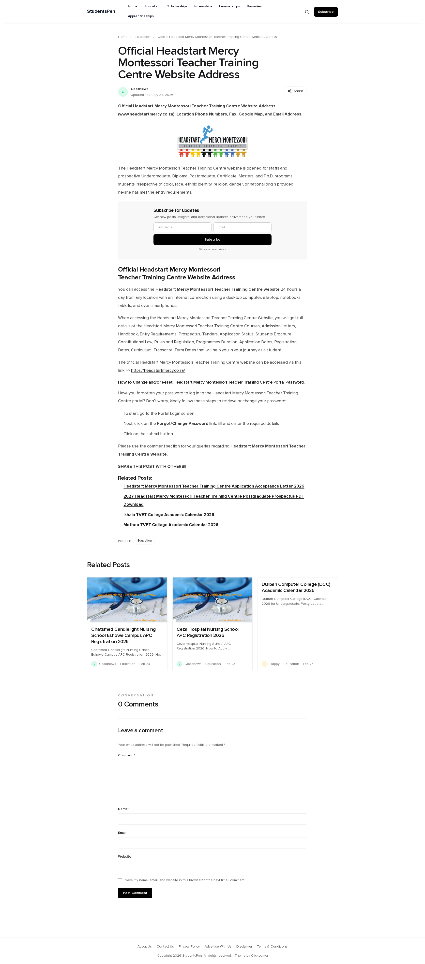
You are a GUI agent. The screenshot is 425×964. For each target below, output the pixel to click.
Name (123, 809)
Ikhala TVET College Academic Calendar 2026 (168, 514)
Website (124, 856)
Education (152, 6)
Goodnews (139, 89)
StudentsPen (101, 11)
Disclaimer (244, 946)
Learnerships (229, 6)
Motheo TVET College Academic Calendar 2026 (170, 524)
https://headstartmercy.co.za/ (158, 370)
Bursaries (254, 6)
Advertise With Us (218, 946)
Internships (203, 6)
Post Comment (135, 893)
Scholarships (177, 6)
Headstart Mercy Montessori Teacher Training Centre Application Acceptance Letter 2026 (213, 486)
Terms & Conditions (272, 946)
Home (132, 6)
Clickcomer (259, 955)
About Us (144, 946)
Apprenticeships (141, 16)
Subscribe (326, 12)
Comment (126, 755)
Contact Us (165, 946)
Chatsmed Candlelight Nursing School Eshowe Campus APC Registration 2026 (123, 635)
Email (122, 833)
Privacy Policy (189, 946)
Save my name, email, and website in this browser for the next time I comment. (185, 880)
